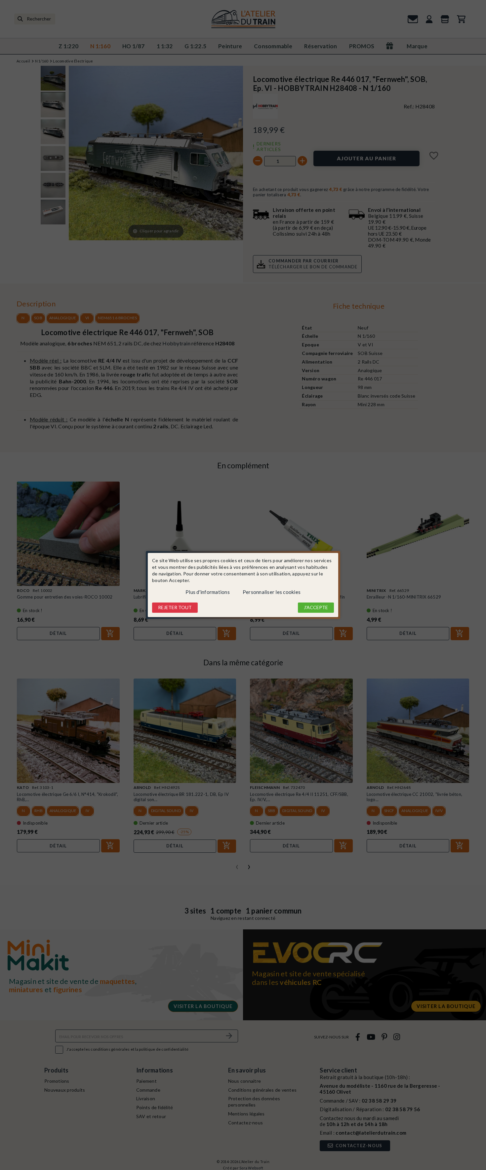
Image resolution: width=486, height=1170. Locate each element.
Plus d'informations (207, 592)
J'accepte (316, 607)
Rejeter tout (175, 607)
